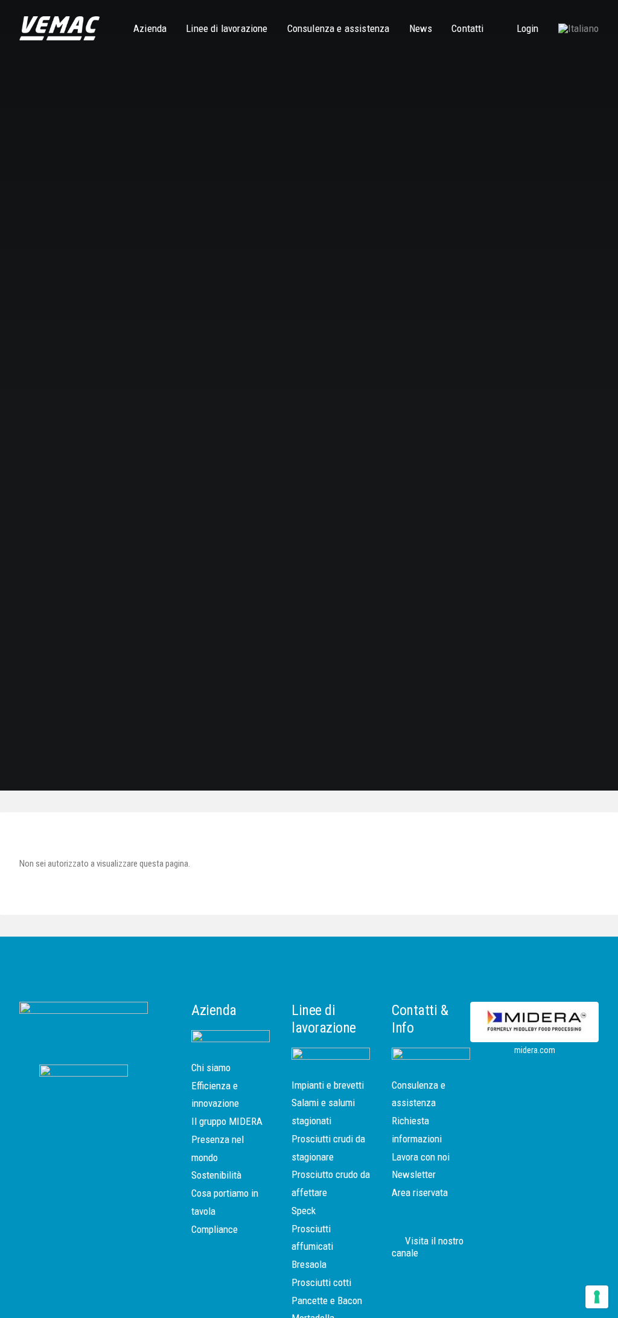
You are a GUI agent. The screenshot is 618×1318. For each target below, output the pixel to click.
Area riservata (420, 1192)
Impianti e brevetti (327, 1085)
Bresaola (309, 1264)
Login (528, 28)
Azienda (150, 28)
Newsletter (414, 1174)
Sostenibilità (216, 1175)
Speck (303, 1211)
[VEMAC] (59, 28)
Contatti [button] (467, 28)
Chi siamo (211, 1068)
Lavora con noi (421, 1157)
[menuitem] (154, 28)
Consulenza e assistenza (338, 28)
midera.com (534, 1050)
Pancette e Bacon (326, 1300)
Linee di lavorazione (226, 28)
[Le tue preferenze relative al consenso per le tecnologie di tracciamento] (596, 1296)
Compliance (214, 1229)
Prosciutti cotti (321, 1282)
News (421, 28)
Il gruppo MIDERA (227, 1121)
